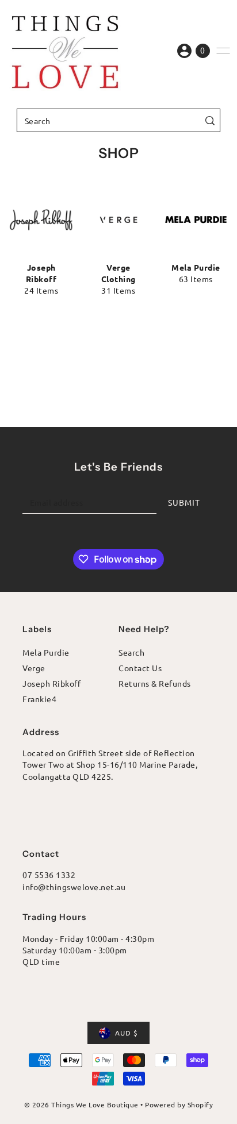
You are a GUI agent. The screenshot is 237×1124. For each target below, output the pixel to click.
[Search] (210, 120)
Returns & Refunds (154, 683)
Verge (33, 668)
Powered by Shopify (179, 1104)
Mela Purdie (46, 652)
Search (131, 652)
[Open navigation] (223, 50)
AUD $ (126, 1032)
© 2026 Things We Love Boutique (81, 1104)
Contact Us (140, 668)
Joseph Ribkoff (51, 683)
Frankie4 (39, 699)
